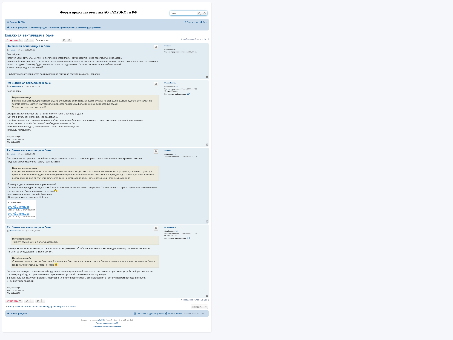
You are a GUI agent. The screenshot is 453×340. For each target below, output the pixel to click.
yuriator (167, 46)
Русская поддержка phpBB (107, 323)
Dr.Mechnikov (170, 83)
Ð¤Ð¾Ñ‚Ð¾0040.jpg (18, 214)
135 (177, 87)
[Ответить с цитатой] (156, 47)
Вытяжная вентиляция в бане (29, 35)
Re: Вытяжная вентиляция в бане (29, 82)
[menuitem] (21, 22)
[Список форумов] (8, 8)
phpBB (101, 320)
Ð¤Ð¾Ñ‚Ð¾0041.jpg (18, 207)
